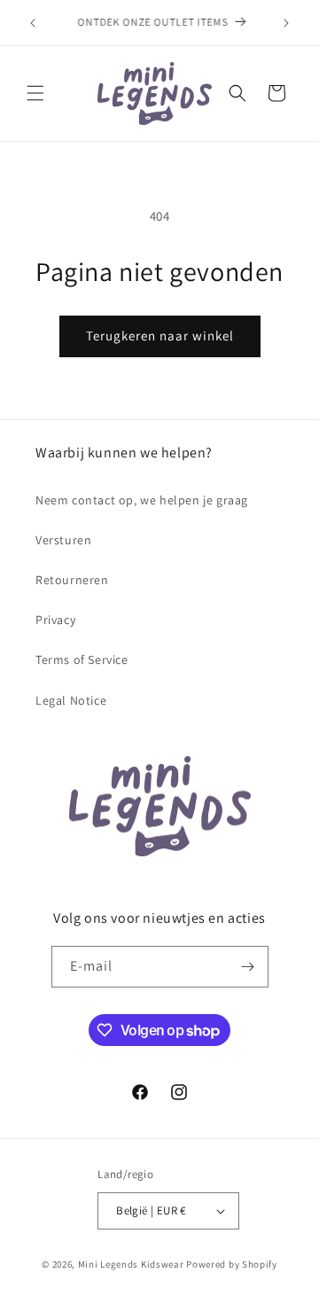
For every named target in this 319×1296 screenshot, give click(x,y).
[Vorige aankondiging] (32, 23)
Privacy (55, 620)
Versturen (63, 540)
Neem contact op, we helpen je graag (141, 500)
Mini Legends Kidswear (131, 1264)
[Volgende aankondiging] (286, 23)
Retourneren (72, 580)
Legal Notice (70, 700)
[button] (35, 93)
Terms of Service (81, 660)
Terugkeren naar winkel (160, 335)
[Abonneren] (248, 967)
